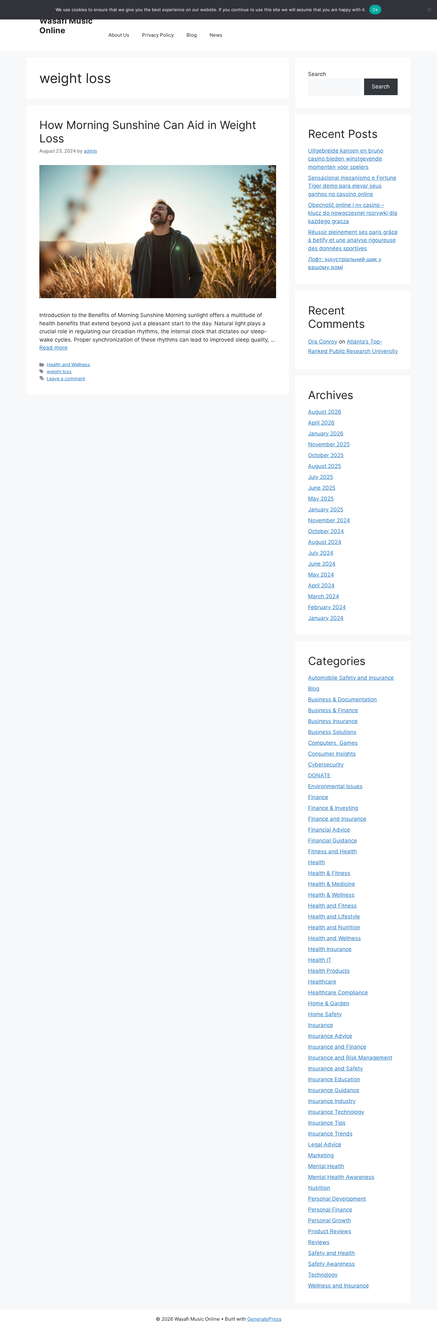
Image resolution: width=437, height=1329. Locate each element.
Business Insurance (333, 721)
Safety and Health (331, 1253)
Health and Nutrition (334, 927)
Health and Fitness (332, 905)
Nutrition (319, 1188)
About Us (118, 35)
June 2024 (322, 564)
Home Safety (325, 1014)
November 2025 (329, 444)
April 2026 (321, 422)
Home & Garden (328, 1003)
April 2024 (321, 585)
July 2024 (320, 553)
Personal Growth (329, 1220)
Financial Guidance (332, 840)
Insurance (320, 1025)
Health (316, 862)
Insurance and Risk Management (350, 1057)
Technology (323, 1275)
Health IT (319, 960)
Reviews (319, 1242)
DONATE (319, 775)
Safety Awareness (331, 1264)
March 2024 (323, 596)
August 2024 (324, 542)
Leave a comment (66, 378)
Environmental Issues (335, 786)
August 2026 (324, 412)
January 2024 (326, 618)
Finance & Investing (333, 808)
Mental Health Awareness (341, 1177)
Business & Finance (333, 710)
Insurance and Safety (335, 1068)
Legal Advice (324, 1144)
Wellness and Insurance (338, 1285)
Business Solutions (332, 732)
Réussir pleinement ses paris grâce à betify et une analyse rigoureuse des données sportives (353, 240)
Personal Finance (330, 1209)
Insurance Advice (330, 1036)
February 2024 (327, 607)
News (216, 35)
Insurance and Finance (337, 1047)
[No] (429, 9)
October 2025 (326, 455)
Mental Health (326, 1166)
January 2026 (326, 433)
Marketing (321, 1155)
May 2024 (321, 574)
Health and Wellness (68, 364)
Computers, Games (333, 743)
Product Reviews (329, 1231)
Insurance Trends (330, 1133)
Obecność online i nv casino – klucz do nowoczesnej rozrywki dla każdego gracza (352, 213)
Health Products (329, 971)
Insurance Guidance (333, 1090)
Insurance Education (334, 1079)
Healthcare (322, 981)
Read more (53, 347)
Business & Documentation (342, 699)
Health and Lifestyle (334, 916)
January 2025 (325, 509)
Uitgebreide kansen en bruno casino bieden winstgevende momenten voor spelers (345, 158)
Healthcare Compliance (338, 992)
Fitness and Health (332, 851)
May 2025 (321, 498)
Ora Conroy (322, 341)
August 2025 (324, 466)
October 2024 (326, 531)
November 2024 (329, 520)
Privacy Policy (158, 35)
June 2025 (321, 488)
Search (317, 74)
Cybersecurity (326, 764)
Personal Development (337, 1199)
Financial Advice (329, 830)
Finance (318, 797)
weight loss (59, 371)
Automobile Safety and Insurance (351, 678)
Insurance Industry (331, 1101)
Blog (192, 35)
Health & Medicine (331, 884)
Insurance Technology (336, 1112)
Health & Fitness (329, 873)
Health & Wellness (331, 895)
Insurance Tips (327, 1123)
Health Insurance (330, 949)
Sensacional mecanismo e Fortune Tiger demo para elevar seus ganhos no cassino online (352, 186)
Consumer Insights (332, 754)
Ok (375, 9)
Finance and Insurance (337, 819)
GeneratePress (264, 1319)
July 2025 (320, 477)
